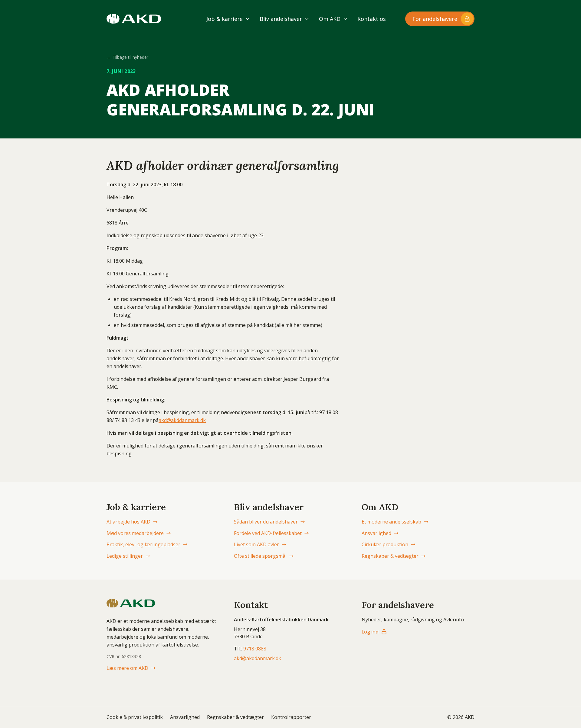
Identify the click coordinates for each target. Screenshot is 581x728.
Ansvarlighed (376, 533)
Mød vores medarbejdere (135, 533)
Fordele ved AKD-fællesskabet (268, 533)
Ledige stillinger (125, 556)
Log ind (370, 631)
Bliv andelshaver (281, 18)
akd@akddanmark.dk (182, 420)
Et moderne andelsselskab (391, 521)
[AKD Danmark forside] (134, 19)
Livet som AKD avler (256, 544)
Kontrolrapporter (291, 717)
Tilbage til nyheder (127, 57)
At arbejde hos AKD (128, 521)
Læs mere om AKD (127, 668)
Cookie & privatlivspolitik (135, 717)
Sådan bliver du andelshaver (266, 521)
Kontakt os (371, 18)
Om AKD (329, 18)
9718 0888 (254, 648)
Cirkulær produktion (385, 544)
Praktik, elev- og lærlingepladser (143, 544)
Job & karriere (224, 18)
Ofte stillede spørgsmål (260, 556)
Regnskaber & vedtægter (390, 556)
